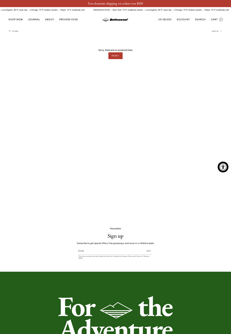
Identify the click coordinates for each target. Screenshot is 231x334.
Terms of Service (142, 256)
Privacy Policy (127, 256)
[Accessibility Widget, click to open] (223, 167)
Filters (15, 31)
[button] (15, 19)
